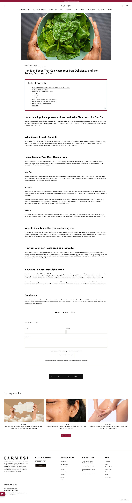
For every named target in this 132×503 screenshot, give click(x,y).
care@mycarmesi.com (12, 488)
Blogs (110, 10)
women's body (28, 67)
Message (28, 337)
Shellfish (36, 94)
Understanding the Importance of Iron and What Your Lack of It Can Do (51, 87)
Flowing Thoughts (33, 65)
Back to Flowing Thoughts (67, 376)
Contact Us (107, 461)
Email (68, 328)
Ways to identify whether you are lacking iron (44, 100)
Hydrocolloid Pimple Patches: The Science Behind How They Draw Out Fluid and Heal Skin (66, 427)
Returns (106, 474)
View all (66, 435)
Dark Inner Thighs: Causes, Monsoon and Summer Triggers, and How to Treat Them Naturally (108, 427)
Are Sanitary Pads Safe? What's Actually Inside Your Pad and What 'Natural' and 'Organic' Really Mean (23, 427)
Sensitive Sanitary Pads (87, 463)
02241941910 (15, 490)
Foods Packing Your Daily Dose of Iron (42, 91)
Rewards (91, 10)
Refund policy (108, 477)
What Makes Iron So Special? (40, 89)
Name (27, 328)
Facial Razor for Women (87, 461)
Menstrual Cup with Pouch (88, 466)
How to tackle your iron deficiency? (41, 103)
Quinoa (36, 98)
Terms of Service (81, 360)
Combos (68, 10)
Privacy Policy (72, 360)
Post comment (66, 355)
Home (26, 65)
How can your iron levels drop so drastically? (44, 101)
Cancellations (108, 472)
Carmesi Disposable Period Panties (88, 470)
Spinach (36, 96)
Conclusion (35, 105)
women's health (35, 67)
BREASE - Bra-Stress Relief (88, 474)
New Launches (80, 10)
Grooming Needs (55, 10)
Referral (101, 10)
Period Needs (25, 10)
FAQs (106, 464)
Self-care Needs (39, 10)
